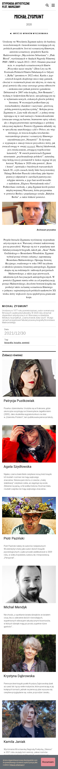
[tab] (47, 5)
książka (17, 343)
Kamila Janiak (14, 742)
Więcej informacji (17, 765)
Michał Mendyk (15, 607)
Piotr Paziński (14, 538)
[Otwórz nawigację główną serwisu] (53, 5)
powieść (25, 343)
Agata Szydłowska (17, 467)
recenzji (31, 146)
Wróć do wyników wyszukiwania (30, 33)
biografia (8, 343)
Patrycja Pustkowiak (19, 401)
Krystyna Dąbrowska (19, 676)
